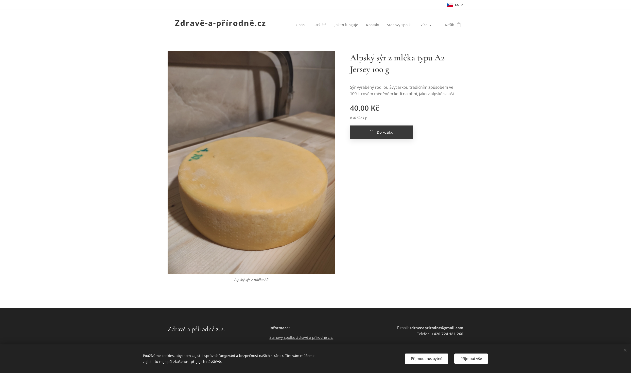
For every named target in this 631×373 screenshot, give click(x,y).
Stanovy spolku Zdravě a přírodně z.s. (301, 337)
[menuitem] (300, 25)
